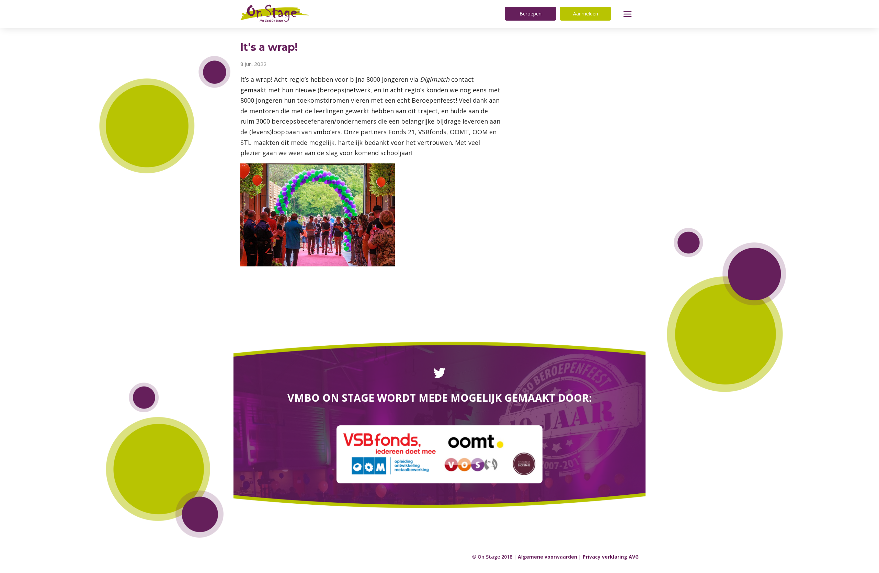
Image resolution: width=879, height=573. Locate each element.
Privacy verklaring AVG (611, 556)
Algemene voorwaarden (547, 556)
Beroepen (530, 13)
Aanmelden (585, 13)
